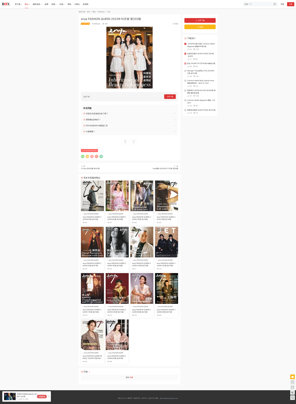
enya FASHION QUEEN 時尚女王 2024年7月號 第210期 (92, 357)
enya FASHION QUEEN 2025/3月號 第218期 (166, 218)
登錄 (131, 377)
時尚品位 (97, 24)
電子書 (17, 4)
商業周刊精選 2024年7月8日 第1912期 (201, 110)
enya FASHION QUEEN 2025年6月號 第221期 (92, 218)
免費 (53, 4)
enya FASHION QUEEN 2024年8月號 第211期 (166, 311)
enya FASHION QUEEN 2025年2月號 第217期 (92, 264)
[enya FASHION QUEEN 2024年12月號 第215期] (141, 242)
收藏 (201, 27)
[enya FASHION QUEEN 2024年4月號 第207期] (117, 335)
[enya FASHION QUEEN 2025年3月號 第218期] (141, 196)
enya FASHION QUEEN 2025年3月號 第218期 (141, 218)
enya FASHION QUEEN (89, 150)
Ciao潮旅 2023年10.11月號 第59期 (165, 168)
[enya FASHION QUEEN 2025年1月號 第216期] (117, 242)
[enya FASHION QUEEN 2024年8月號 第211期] (166, 288)
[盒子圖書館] (6, 4)
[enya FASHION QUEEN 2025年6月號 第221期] (92, 196)
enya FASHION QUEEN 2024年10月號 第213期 (116, 311)
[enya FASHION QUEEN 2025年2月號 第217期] (92, 242)
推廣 (176, 24)
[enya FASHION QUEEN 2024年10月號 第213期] (117, 288)
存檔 (61, 4)
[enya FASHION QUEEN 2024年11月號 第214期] (92, 288)
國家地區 (36, 4)
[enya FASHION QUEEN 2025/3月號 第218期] (166, 196)
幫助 (69, 4)
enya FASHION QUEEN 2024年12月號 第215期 (141, 264)
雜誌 (26, 4)
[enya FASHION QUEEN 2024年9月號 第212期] (141, 288)
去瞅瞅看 (42, 397)
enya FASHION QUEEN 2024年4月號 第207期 (116, 357)
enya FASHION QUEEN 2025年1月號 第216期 (116, 264)
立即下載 (170, 97)
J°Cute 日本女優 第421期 (90, 168)
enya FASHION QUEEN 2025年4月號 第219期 (116, 218)
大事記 (77, 4)
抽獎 (46, 4)
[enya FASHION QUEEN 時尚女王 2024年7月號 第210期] (92, 335)
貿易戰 (85, 4)
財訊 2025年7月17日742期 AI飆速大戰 (201, 63)
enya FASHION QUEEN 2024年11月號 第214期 (92, 311)
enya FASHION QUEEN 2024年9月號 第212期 (141, 311)
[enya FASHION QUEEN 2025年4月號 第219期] (117, 196)
